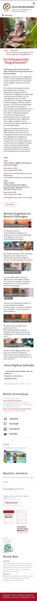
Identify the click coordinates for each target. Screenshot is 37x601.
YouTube (13, 433)
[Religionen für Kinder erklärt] (18, 548)
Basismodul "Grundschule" (13, 248)
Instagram (14, 428)
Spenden (14, 418)
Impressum (16, 597)
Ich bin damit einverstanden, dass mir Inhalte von (18, 372)
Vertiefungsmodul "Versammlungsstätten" (12, 270)
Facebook (13, 423)
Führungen (14, 50)
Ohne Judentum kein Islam (12, 401)
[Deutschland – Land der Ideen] (22, 529)
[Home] (18, 11)
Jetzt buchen (10, 204)
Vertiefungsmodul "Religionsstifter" (17, 320)
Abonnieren (11, 502)
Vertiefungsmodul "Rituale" (14, 345)
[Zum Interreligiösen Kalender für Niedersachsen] (8, 517)
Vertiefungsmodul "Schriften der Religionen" (15, 296)
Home (6, 50)
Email (5, 482)
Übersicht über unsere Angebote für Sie (19, 52)
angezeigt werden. (10, 378)
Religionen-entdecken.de (13, 376)
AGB (33, 597)
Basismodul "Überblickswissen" (15, 225)
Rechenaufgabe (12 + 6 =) (12, 489)
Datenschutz (6, 597)
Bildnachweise (26, 597)
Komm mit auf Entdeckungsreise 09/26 (17, 409)
